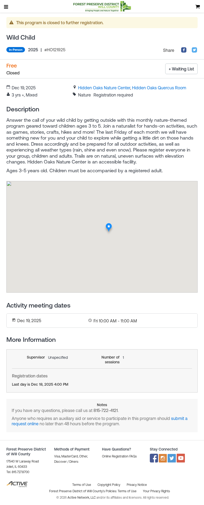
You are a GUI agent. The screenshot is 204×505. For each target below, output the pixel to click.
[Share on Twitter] (194, 51)
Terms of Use (127, 491)
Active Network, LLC (81, 497)
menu (6, 6)
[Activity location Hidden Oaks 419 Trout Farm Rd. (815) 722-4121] (109, 224)
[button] (119, 456)
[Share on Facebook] (184, 51)
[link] (104, 87)
